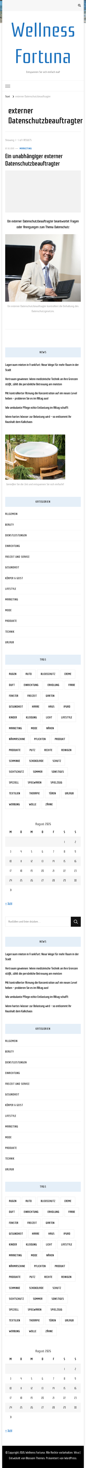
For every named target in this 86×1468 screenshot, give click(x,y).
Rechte (48, 750)
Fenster (13, 696)
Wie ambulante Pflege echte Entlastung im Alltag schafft (36, 407)
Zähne (49, 804)
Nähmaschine (17, 739)
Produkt (60, 739)
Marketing (26, 148)
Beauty (9, 524)
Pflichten (40, 739)
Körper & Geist (14, 578)
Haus (51, 706)
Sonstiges (58, 771)
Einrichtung (12, 546)
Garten (50, 696)
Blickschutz (48, 674)
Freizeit (32, 696)
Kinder (13, 717)
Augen (13, 674)
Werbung (14, 804)
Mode (8, 610)
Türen (52, 793)
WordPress (70, 1458)
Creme (67, 674)
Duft (12, 685)
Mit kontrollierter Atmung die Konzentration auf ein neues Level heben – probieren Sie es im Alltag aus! (41, 395)
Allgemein (11, 514)
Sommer (38, 771)
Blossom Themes (35, 1458)
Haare (35, 706)
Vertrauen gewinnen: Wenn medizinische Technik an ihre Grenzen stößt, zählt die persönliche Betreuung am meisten (41, 381)
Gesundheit (12, 567)
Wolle (32, 804)
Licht (49, 717)
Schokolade (36, 761)
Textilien (14, 793)
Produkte (11, 621)
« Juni (8, 903)
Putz (32, 750)
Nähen (50, 728)
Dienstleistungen (16, 535)
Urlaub (9, 642)
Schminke (14, 761)
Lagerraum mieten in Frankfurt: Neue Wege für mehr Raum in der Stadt (42, 367)
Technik (9, 631)
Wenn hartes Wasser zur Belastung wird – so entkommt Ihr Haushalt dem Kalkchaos (38, 419)
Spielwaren (35, 782)
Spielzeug (56, 782)
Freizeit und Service (17, 557)
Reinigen (66, 750)
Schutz (57, 761)
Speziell (14, 782)
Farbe (71, 685)
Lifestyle (10, 589)
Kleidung (31, 717)
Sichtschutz (16, 771)
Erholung (53, 685)
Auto (29, 674)
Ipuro (67, 706)
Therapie (34, 793)
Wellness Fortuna (35, 1452)
